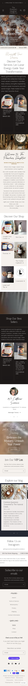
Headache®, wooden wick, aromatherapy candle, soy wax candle (7, 112)
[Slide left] (10, 416)
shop (19, 643)
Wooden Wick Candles (7, 237)
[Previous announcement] (2, 3)
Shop (14, 628)
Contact (14, 632)
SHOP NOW (14, 449)
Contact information (19, 682)
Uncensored (19, 281)
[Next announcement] (25, 3)
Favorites (5, 253)
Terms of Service (14, 601)
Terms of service (19, 680)
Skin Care (19, 237)
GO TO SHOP (14, 39)
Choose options (20, 128)
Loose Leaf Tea (6, 286)
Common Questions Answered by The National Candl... (13, 504)
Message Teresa (13, 412)
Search (14, 597)
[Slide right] (17, 416)
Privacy (14, 608)
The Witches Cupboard (19, 262)
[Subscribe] (23, 471)
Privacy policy (9, 680)
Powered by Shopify (10, 677)
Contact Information (14, 615)
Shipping (14, 611)
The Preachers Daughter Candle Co (16, 675)
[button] (3, 10)
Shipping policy (9, 682)
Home (14, 625)
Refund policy (14, 604)
